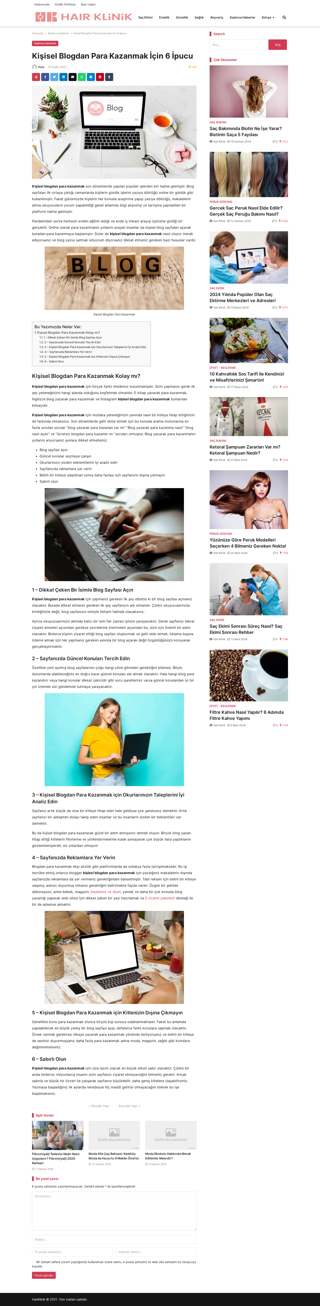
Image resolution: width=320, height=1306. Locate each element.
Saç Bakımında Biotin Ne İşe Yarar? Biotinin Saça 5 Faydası (246, 131)
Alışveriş (216, 17)
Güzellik (182, 17)
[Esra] (34, 67)
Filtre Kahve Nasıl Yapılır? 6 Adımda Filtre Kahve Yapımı (247, 715)
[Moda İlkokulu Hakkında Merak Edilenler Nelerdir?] (171, 1135)
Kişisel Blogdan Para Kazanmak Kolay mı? (68, 332)
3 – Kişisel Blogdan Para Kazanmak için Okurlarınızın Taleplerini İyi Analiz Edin (95, 347)
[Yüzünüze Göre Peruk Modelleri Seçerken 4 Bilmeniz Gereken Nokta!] (249, 499)
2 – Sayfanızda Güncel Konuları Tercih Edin (72, 342)
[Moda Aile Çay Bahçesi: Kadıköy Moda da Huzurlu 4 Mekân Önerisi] (114, 1135)
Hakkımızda (41, 4)
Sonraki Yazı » (129, 1106)
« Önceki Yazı (99, 1106)
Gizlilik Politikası (65, 4)
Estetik (164, 17)
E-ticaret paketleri (160, 898)
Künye (266, 17)
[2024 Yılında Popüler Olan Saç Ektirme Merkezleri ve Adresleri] (249, 257)
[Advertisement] (249, 766)
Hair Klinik (219, 141)
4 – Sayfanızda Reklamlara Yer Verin (68, 352)
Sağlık (199, 17)
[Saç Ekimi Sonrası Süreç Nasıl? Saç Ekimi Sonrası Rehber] (249, 589)
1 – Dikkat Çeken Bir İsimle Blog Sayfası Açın (73, 337)
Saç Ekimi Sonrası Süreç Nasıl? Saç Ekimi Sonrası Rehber (246, 629)
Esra (41, 67)
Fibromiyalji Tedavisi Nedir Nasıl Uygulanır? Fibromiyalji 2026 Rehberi (55, 1158)
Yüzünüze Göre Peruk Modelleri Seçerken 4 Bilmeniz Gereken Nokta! (248, 543)
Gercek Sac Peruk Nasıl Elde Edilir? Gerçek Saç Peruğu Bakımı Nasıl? (246, 211)
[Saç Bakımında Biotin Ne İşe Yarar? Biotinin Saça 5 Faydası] (249, 91)
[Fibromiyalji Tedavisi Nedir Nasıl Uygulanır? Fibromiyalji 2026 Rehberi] (57, 1135)
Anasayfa (38, 33)
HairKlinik (38, 1299)
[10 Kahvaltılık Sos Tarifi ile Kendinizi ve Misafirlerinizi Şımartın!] (249, 340)
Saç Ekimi (145, 17)
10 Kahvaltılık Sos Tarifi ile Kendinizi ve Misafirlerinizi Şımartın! (247, 377)
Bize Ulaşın (88, 4)
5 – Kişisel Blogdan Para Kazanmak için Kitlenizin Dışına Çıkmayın (87, 356)
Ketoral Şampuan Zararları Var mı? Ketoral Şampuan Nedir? (245, 450)
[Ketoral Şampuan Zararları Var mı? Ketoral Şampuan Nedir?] (249, 416)
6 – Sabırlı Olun (54, 361)
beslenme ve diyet (106, 892)
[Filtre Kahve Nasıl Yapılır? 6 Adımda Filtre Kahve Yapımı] (249, 675)
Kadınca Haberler (242, 17)
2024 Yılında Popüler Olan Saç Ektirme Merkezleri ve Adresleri (243, 297)
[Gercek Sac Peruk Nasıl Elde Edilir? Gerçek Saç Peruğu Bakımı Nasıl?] (249, 174)
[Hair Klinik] (83, 17)
